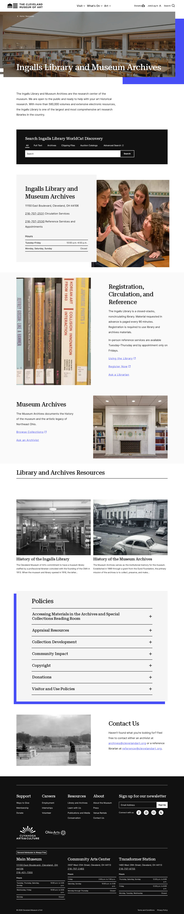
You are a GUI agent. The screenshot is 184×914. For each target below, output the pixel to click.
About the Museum (102, 803)
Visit (80, 5)
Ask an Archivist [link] (27, 440)
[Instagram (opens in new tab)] (146, 812)
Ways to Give (22, 803)
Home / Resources (27, 16)
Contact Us (98, 818)
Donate (19, 813)
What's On (93, 5)
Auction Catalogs (89, 145)
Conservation (74, 818)
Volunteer (46, 813)
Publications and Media (79, 813)
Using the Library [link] (123, 358)
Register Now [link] (118, 366)
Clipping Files (68, 145)
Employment (48, 803)
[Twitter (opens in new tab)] (161, 812)
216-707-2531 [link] (34, 213)
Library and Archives (78, 803)
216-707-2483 (76, 868)
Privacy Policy (162, 910)
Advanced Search (112, 145)
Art (106, 5)
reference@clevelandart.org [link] (142, 748)
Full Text (38, 145)
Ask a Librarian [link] (119, 374)
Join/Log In (153, 6)
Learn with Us (74, 808)
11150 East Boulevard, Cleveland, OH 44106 (37, 867)
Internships (47, 808)
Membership (22, 808)
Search (167, 6)
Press (96, 808)
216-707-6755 (127, 868)
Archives (51, 145)
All (27, 145)
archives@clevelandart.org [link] (127, 743)
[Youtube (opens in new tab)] (153, 812)
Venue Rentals (100, 813)
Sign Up (162, 805)
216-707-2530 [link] (35, 221)
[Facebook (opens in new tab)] (138, 812)
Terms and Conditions (146, 910)
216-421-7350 (24, 872)
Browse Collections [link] (31, 432)
